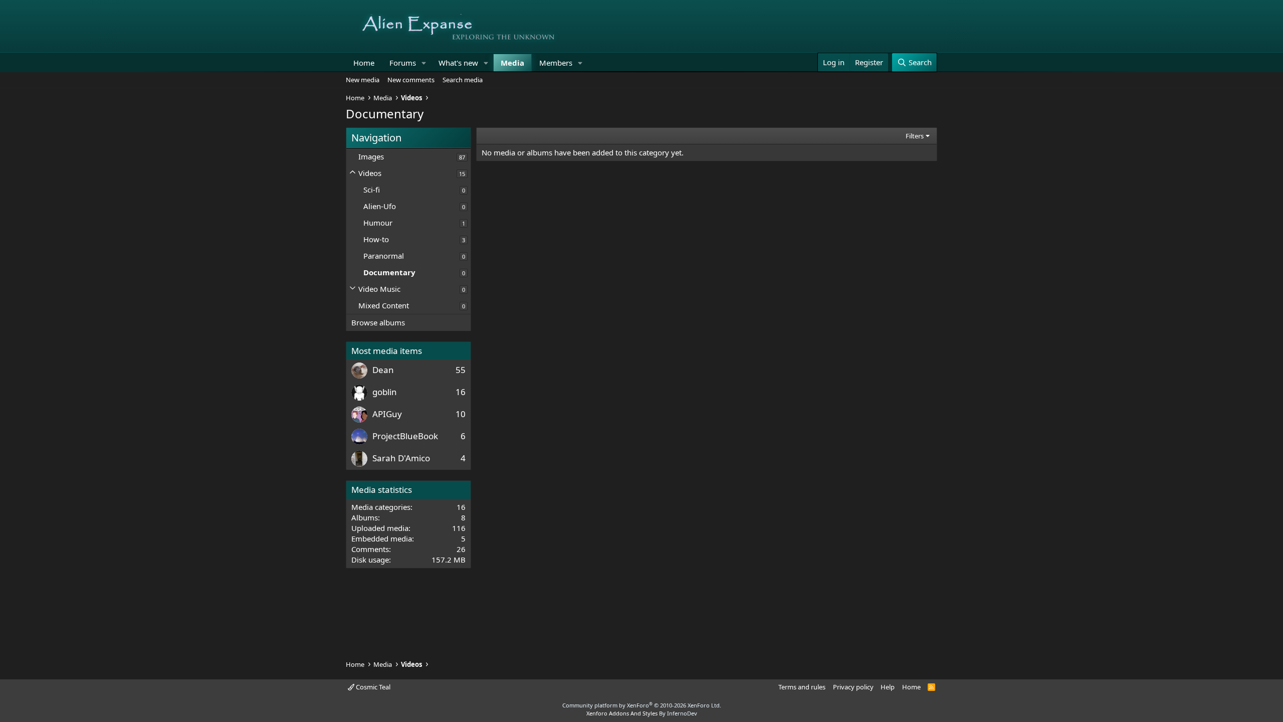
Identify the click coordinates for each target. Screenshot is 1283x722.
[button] (424, 63)
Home (363, 63)
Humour (377, 223)
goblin (384, 392)
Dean (383, 370)
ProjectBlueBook (405, 436)
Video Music (379, 289)
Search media (463, 79)
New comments (411, 79)
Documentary (389, 272)
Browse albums (378, 322)
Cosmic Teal (372, 686)
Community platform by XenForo (641, 705)
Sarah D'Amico (401, 458)
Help (888, 686)
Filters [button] (915, 135)
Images (371, 156)
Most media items (386, 350)
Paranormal (383, 256)
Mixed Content (383, 305)
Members (555, 63)
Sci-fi (371, 190)
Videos (369, 173)
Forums (402, 63)
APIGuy (387, 414)
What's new (458, 63)
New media (362, 79)
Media (512, 63)
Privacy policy (853, 686)
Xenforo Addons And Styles (622, 713)
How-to (376, 239)
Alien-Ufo (379, 206)
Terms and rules (801, 686)
